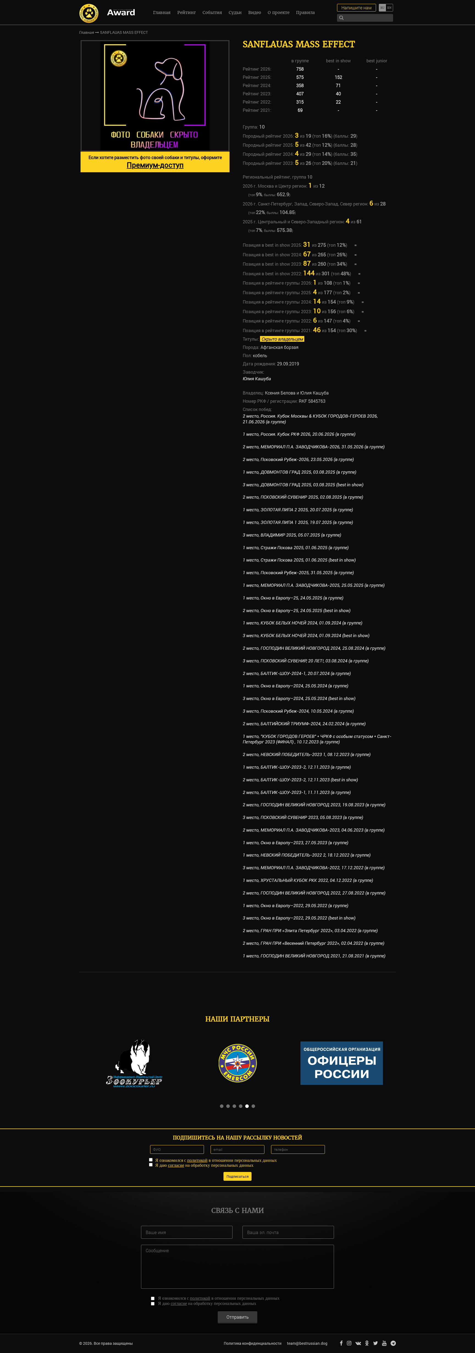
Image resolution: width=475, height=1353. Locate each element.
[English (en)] (389, 8)
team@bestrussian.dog (307, 1343)
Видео (254, 12)
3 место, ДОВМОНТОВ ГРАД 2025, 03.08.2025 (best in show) (303, 484)
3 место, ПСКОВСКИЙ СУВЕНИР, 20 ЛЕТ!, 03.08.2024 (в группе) (306, 660)
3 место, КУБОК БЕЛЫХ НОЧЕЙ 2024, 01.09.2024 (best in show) (306, 635)
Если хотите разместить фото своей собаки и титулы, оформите (155, 162)
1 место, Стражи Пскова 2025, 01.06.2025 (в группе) (296, 547)
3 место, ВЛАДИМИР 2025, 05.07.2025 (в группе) (292, 535)
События (212, 12)
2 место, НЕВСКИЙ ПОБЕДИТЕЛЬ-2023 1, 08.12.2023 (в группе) (307, 754)
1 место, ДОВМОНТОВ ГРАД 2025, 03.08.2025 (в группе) (299, 472)
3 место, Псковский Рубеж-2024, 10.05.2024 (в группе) (298, 711)
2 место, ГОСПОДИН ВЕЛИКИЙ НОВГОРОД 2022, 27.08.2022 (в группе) (314, 893)
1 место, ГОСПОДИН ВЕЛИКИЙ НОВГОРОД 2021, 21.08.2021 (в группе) (314, 956)
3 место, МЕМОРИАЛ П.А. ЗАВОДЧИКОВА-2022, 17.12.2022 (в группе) (314, 867)
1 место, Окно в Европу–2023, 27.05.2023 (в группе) (295, 842)
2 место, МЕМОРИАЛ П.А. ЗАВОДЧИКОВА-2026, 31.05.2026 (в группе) (314, 446)
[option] (155, 106)
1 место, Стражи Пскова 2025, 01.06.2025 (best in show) (299, 560)
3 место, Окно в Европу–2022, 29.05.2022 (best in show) (299, 918)
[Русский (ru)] (382, 8)
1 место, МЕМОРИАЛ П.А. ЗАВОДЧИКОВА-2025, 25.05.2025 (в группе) (314, 585)
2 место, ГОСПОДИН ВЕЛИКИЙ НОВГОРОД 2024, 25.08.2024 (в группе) (314, 648)
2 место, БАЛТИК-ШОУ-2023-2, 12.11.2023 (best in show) (300, 779)
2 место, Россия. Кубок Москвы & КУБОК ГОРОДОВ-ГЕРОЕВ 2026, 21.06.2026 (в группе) (310, 418)
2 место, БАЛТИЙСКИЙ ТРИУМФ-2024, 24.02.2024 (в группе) (304, 723)
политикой (197, 1160)
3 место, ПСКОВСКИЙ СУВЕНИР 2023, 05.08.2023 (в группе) (303, 817)
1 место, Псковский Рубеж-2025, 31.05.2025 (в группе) (298, 572)
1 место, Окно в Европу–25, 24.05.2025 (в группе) (293, 598)
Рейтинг (186, 12)
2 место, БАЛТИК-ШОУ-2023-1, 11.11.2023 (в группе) (297, 792)
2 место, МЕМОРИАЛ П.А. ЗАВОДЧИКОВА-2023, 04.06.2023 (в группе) (314, 830)
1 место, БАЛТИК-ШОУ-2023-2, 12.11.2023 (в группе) (297, 767)
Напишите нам (356, 7)
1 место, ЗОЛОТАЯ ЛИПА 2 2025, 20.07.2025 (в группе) (298, 509)
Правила (305, 12)
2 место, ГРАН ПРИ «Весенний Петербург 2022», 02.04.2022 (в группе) (313, 943)
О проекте (278, 12)
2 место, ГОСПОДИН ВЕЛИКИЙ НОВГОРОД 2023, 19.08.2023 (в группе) (314, 804)
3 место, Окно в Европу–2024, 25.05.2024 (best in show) (299, 698)
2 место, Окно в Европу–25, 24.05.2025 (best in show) (296, 610)
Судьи (235, 12)
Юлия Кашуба (257, 378)
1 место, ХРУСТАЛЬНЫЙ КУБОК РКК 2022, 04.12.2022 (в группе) (308, 880)
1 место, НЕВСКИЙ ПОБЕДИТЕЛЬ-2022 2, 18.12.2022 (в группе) (307, 855)
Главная (162, 12)
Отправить (238, 1317)
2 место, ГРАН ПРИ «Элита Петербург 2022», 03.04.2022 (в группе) (310, 930)
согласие (176, 1165)
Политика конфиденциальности (252, 1343)
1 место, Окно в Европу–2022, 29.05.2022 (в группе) (295, 905)
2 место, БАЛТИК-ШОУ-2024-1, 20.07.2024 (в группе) (297, 673)
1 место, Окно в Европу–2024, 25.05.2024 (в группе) (295, 685)
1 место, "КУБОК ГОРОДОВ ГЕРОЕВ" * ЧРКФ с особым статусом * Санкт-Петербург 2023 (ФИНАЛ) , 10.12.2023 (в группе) (317, 739)
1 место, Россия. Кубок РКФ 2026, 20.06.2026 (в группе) (299, 434)
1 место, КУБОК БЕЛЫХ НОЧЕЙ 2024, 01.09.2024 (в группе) (302, 623)
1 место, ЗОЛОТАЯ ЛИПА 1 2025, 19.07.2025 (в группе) (298, 522)
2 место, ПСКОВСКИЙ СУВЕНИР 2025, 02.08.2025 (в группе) (303, 497)
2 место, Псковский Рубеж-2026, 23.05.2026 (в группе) (298, 459)
